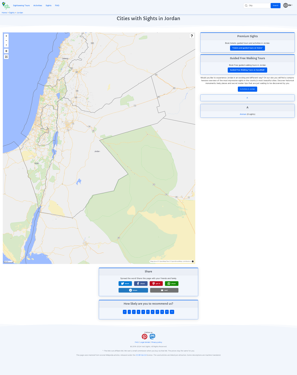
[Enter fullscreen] (6, 56)
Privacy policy (157, 342)
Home (4, 13)
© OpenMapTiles (163, 261)
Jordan (20, 13)
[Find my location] (6, 51)
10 (172, 312)
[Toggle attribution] (192, 261)
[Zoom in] (6, 36)
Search (275, 5)
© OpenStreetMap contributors (180, 261)
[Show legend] (191, 36)
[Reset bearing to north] (6, 45)
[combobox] (257, 5)
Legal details (145, 342)
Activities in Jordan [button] (247, 89)
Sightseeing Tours (21, 5)
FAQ (57, 5)
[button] (125, 283)
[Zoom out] (6, 40)
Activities (37, 5)
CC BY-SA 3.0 (141, 355)
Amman (243, 114)
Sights (48, 5)
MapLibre (153, 261)
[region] (99, 148)
